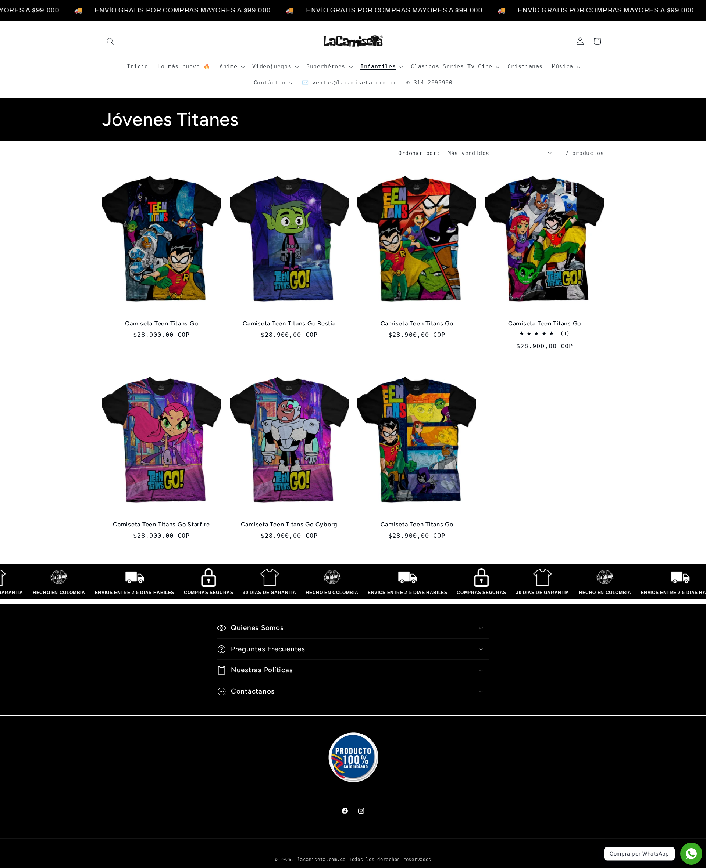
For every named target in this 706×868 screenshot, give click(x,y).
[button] (110, 41)
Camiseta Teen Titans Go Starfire (161, 524)
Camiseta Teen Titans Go (161, 323)
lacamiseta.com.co (321, 859)
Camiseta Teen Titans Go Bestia (289, 323)
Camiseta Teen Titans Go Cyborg (289, 524)
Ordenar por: (419, 153)
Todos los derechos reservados (390, 859)
